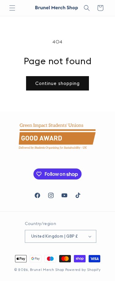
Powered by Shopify (83, 270)
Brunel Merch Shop (47, 270)
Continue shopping (57, 83)
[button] (12, 8)
